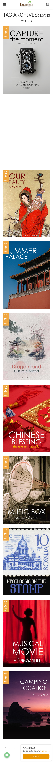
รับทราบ (36, 756)
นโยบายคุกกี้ (44, 751)
